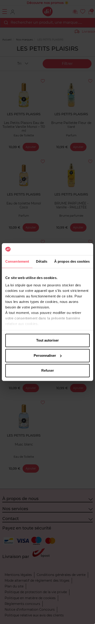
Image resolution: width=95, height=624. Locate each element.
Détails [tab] (41, 261)
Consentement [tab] (17, 261)
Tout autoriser (47, 340)
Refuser (47, 370)
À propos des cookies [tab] (72, 261)
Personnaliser (45, 355)
